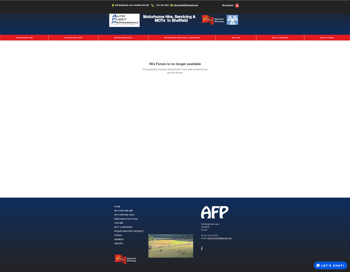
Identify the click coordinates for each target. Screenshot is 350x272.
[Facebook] (202, 248)
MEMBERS (119, 239)
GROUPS (118, 243)
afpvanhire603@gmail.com (219, 238)
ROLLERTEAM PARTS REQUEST (129, 231)
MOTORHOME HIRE (123, 210)
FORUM (118, 235)
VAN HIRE (118, 223)
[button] (237, 5)
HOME (117, 206)
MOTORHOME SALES (124, 214)
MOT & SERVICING (123, 227)
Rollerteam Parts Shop (126, 218)
